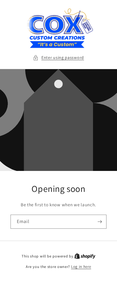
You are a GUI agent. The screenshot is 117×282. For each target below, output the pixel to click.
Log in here (81, 266)
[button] (58, 57)
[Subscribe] (99, 222)
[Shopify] (84, 256)
